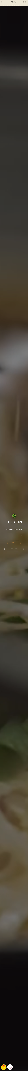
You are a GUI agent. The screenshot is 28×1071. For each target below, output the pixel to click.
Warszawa (18, 5)
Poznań (24, 5)
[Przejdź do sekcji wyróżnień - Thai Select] (10, 1067)
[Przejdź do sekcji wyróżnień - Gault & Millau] (4, 1067)
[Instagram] (26, 2)
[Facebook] (23, 2)
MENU (14, 543)
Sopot (9, 5)
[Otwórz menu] (2, 2)
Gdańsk (13, 5)
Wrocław (4, 5)
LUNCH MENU (14, 549)
